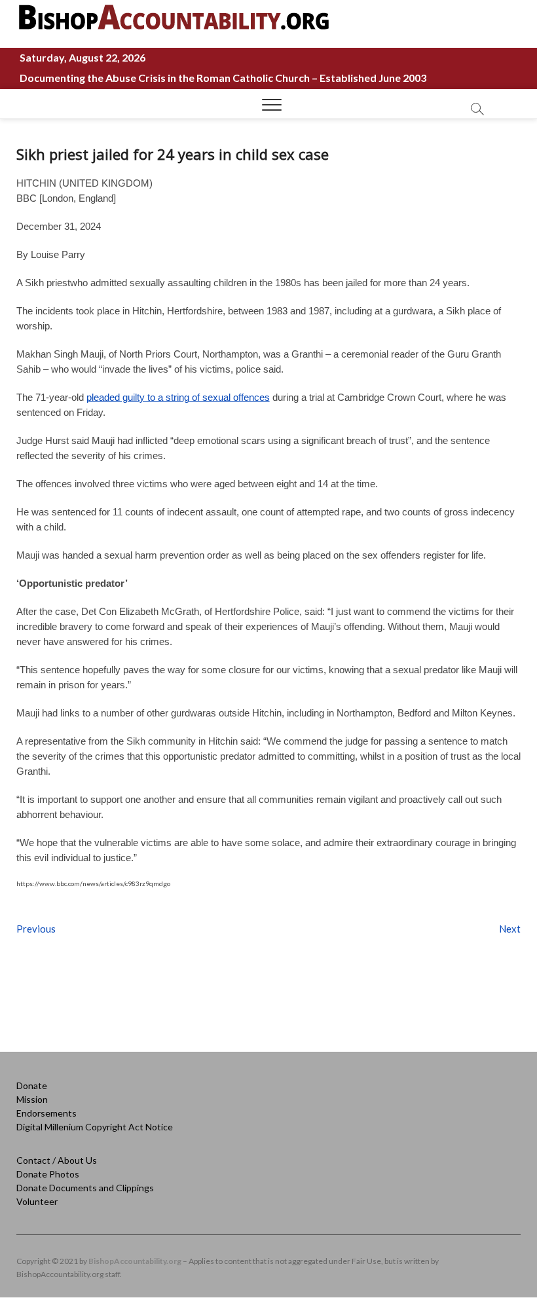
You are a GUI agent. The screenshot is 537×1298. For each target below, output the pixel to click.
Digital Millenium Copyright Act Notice (94, 1126)
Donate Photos (47, 1173)
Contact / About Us (56, 1160)
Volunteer (37, 1201)
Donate (31, 1085)
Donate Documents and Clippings (85, 1187)
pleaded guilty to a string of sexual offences (178, 397)
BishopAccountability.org (134, 1261)
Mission (32, 1099)
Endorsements (46, 1113)
